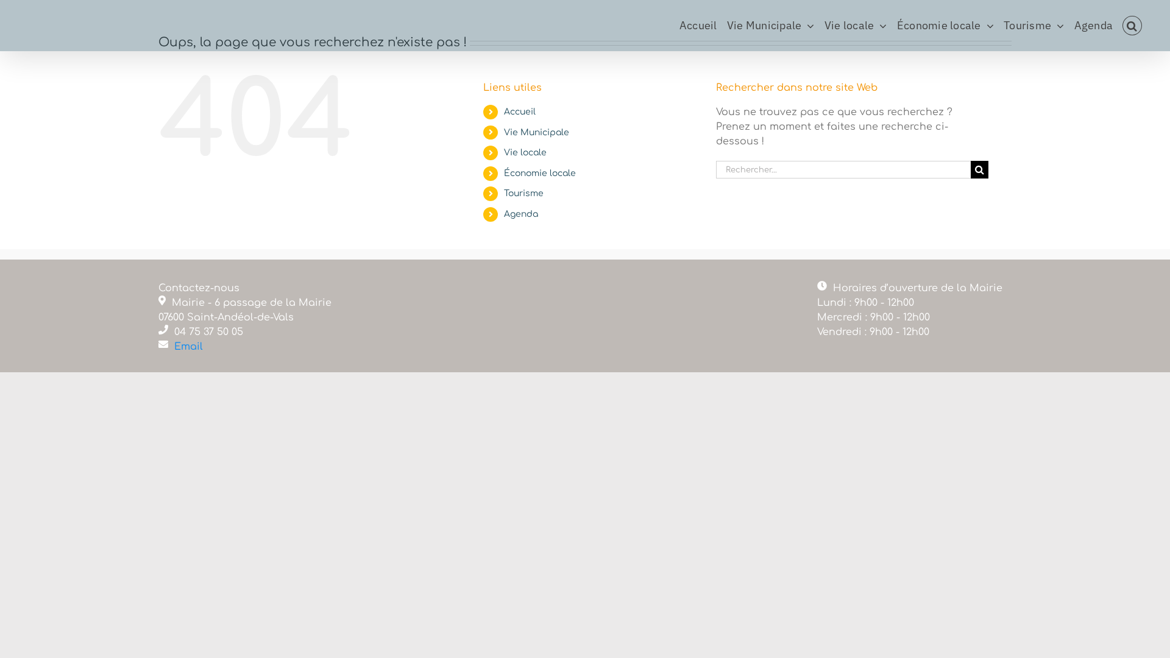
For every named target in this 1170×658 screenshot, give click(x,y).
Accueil (520, 111)
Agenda (521, 214)
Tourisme (524, 193)
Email (188, 346)
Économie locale (540, 173)
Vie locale (525, 152)
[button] (1132, 25)
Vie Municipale (536, 132)
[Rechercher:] (843, 169)
